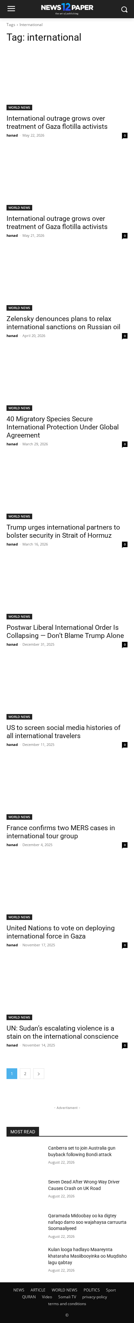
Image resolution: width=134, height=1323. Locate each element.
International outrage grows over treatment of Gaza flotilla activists (57, 122)
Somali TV (67, 1297)
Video (47, 1297)
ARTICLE (38, 1290)
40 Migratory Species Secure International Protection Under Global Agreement (63, 427)
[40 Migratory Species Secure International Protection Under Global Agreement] (67, 380)
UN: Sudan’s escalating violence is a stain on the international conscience (62, 1032)
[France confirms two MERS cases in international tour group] (67, 789)
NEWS (18, 1290)
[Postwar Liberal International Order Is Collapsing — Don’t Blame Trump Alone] (67, 589)
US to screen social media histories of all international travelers (63, 732)
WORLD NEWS (19, 107)
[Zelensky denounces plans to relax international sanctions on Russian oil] (67, 280)
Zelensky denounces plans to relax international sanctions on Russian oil (63, 323)
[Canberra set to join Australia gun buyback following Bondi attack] (25, 1157)
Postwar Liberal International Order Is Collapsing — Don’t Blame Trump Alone (65, 632)
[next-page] (38, 1073)
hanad (12, 135)
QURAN (29, 1297)
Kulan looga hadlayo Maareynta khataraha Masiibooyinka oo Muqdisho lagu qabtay (87, 1256)
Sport (111, 1290)
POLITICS (92, 1290)
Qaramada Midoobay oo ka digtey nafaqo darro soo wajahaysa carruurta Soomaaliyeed (87, 1222)
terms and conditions (67, 1303)
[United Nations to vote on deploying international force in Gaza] (67, 889)
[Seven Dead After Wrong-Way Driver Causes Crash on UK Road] (25, 1191)
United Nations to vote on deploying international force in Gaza (61, 932)
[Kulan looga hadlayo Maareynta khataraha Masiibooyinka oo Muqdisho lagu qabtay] (25, 1259)
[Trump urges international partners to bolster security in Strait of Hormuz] (67, 489)
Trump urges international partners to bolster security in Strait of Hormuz (63, 531)
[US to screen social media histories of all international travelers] (67, 689)
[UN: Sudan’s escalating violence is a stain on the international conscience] (67, 990)
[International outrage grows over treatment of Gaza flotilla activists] (67, 80)
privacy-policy (94, 1297)
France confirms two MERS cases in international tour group (61, 832)
